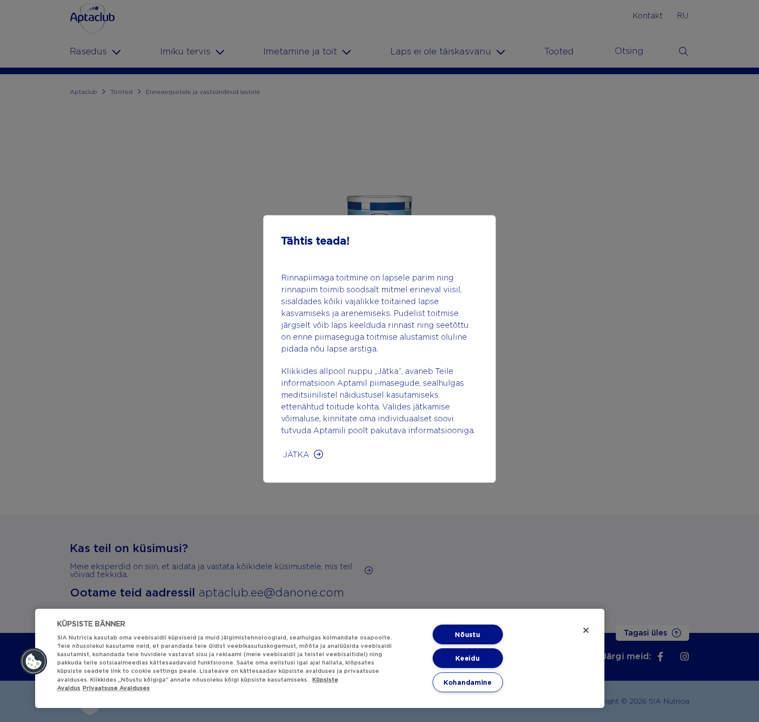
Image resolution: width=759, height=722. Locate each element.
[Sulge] (586, 630)
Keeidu (467, 658)
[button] (34, 661)
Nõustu (467, 634)
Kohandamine (468, 682)
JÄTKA (296, 454)
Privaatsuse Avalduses (116, 688)
